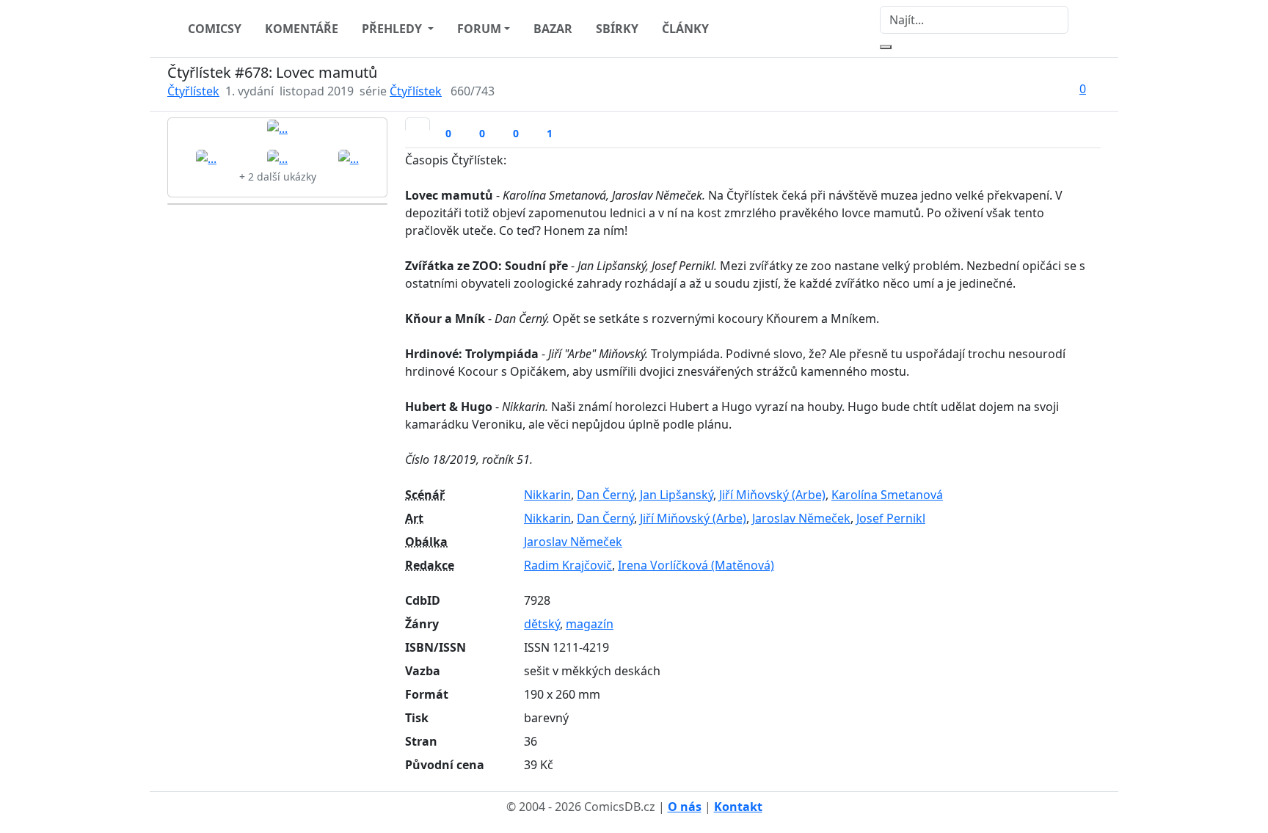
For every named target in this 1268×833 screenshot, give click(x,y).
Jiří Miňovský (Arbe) (772, 495)
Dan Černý (605, 495)
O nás (685, 807)
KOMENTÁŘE (301, 29)
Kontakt (738, 807)
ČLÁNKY (685, 29)
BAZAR (552, 29)
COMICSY (214, 29)
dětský (542, 624)
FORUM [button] (479, 29)
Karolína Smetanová (887, 495)
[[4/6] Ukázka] (348, 158)
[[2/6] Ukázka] (206, 158)
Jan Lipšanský (676, 495)
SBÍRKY (617, 29)
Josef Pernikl (890, 518)
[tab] (417, 124)
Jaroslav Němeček (801, 518)
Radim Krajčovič (568, 565)
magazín (589, 624)
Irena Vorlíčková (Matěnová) (696, 565)
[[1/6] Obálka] (277, 127)
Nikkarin (547, 495)
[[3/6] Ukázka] (277, 158)
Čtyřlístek (193, 91)
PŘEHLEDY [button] (393, 29)
